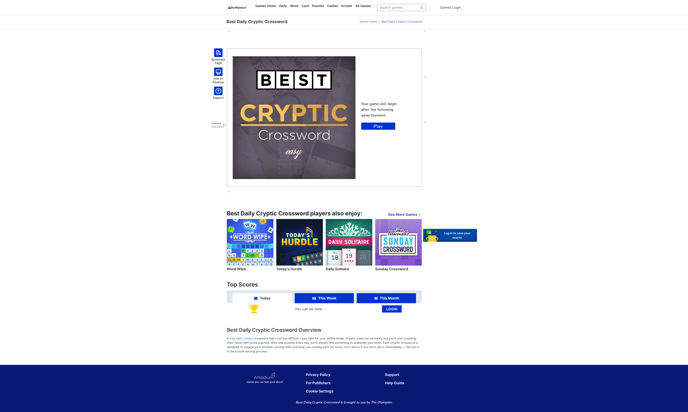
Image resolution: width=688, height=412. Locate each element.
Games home (265, 6)
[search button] (422, 7)
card (305, 6)
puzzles (318, 6)
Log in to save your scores (457, 235)
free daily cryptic (241, 338)
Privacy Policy (318, 375)
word (294, 6)
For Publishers (318, 383)
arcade (346, 6)
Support (392, 375)
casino (332, 6)
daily (283, 6)
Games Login (450, 7)
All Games (363, 6)
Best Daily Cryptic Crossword (402, 21)
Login (391, 309)
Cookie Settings (319, 391)
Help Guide (394, 383)
